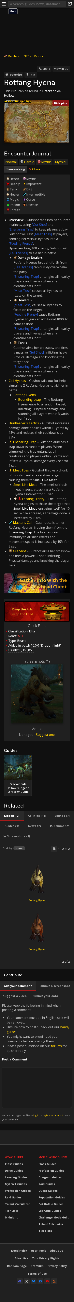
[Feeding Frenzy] (21, 243)
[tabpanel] (37, 905)
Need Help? (19, 1250)
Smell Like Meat (25, 484)
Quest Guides (48, 1191)
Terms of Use (37, 1273)
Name (19, 848)
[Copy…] (54, 849)
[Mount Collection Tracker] (37, 583)
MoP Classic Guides (52, 1157)
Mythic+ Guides (16, 1184)
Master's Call (22, 522)
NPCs (27, 56)
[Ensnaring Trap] (21, 229)
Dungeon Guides (50, 1177)
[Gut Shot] (39, 224)
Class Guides (14, 1164)
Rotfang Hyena (24, 395)
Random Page (17, 1266)
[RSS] (54, 1281)
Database (14, 56)
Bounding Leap (29, 399)
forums (56, 1046)
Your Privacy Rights (46, 1258)
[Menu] (4, 4)
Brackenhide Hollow (17, 101)
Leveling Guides (16, 1177)
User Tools (38, 1250)
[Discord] (20, 1281)
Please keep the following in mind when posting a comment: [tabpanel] (36, 1062)
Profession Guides (18, 1191)
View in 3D (61, 69)
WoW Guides (14, 1157)
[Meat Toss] (43, 234)
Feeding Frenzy (33, 499)
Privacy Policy (57, 1266)
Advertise (21, 1258)
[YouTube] (47, 1281)
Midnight (11, 1217)
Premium (37, 1266)
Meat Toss (21, 470)
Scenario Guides (49, 1211)
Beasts (38, 56)
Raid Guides (13, 1197)
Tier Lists (11, 1211)
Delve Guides (14, 1170)
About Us (56, 1250)
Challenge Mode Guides (54, 1217)
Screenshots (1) (37, 661)
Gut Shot (19, 551)
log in (36, 1115)
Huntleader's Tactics (24, 423)
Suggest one (45, 734)
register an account (53, 1115)
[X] (27, 1281)
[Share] (70, 4)
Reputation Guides (51, 1197)
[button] (42, 112)
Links (46, 69)
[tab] (12, 816)
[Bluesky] (34, 1281)
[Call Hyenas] (18, 253)
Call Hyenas (17, 381)
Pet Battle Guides (51, 1204)
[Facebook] (40, 1281)
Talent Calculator (17, 1204)
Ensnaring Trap (24, 442)
